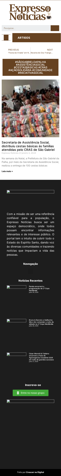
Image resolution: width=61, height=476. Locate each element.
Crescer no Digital (35, 472)
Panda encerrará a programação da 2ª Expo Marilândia (39, 288)
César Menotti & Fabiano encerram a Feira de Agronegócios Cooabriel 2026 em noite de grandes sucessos (41, 357)
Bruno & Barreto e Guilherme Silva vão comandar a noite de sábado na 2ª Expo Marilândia (41, 322)
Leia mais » (7, 171)
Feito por (21, 472)
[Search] (55, 28)
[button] (6, 37)
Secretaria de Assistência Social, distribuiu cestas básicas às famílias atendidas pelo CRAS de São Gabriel (28, 146)
